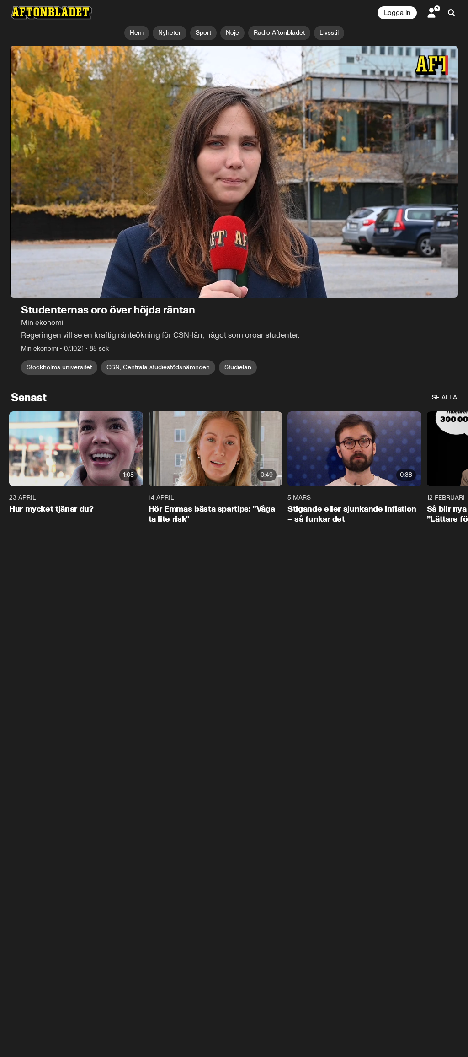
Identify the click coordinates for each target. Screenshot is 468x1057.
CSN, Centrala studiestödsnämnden (158, 367)
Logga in (397, 13)
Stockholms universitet (59, 367)
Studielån (237, 367)
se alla (444, 397)
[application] (234, 172)
